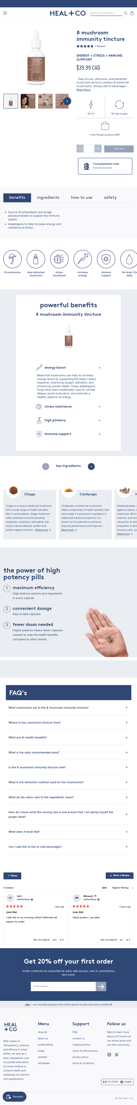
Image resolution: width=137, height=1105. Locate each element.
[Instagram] (109, 1054)
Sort (104, 888)
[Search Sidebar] (125, 13)
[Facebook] (116, 1054)
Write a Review (123, 876)
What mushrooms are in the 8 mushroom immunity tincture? (49, 707)
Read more (41, 530)
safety (110, 198)
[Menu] (5, 13)
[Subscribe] (101, 986)
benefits (17, 198)
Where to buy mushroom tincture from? (35, 722)
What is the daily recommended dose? (34, 752)
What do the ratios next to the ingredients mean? (41, 797)
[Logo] (68, 13)
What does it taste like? (24, 832)
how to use (81, 198)
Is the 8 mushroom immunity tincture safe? (37, 767)
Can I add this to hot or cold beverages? (35, 847)
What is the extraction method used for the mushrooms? (46, 782)
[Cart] (132, 13)
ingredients (48, 198)
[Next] (130, 918)
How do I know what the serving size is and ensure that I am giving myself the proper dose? (61, 814)
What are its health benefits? (28, 737)
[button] (91, 46)
